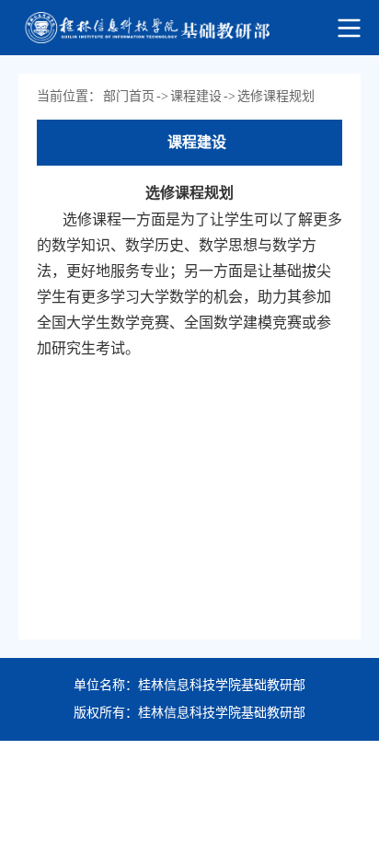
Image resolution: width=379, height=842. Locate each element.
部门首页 (129, 96)
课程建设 (196, 96)
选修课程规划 (276, 96)
